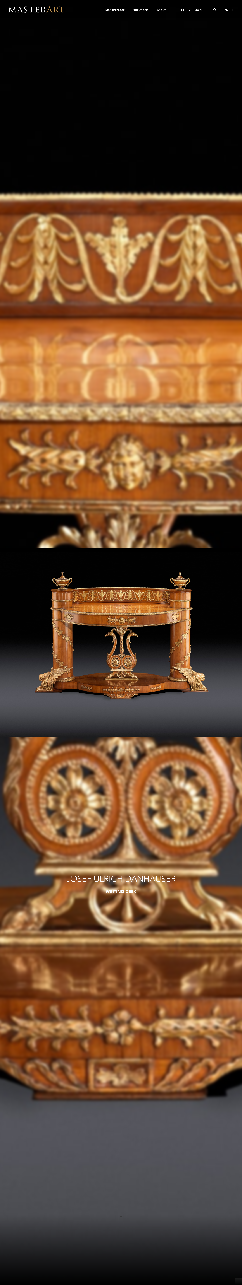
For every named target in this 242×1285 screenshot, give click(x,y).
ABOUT (161, 10)
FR (232, 10)
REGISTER (184, 10)
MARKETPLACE (115, 10)
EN (226, 10)
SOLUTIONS (140, 10)
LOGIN (198, 10)
